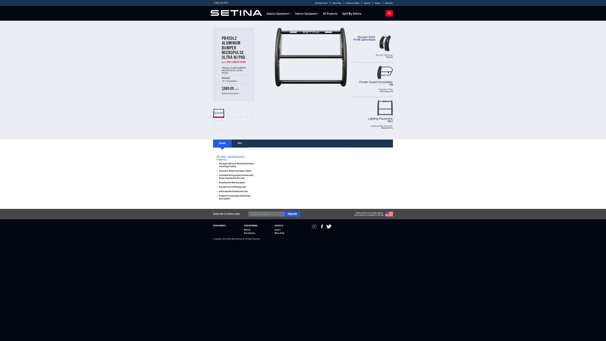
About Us (367, 3)
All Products (330, 13)
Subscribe (292, 213)
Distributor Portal (321, 3)
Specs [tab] (240, 143)
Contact (377, 3)
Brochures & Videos (352, 3)
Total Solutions (249, 233)
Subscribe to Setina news (226, 214)
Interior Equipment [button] (306, 13)
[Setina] (236, 13)
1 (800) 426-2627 (220, 3)
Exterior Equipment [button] (278, 13)
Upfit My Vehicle (352, 13)
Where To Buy (336, 3)
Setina (228, 239)
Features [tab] (222, 143)
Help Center (389, 3)
